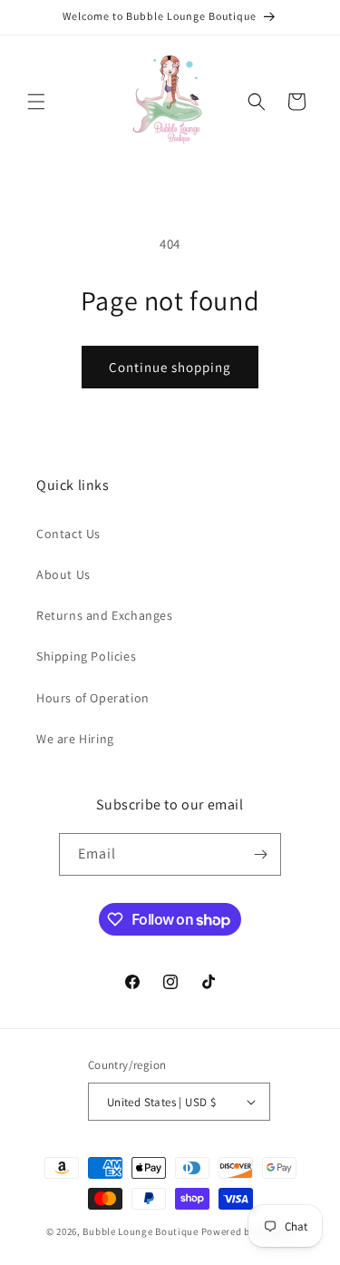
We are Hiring (75, 739)
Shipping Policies (86, 656)
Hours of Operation (93, 698)
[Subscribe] (260, 854)
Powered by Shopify (248, 1231)
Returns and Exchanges (104, 615)
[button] (36, 102)
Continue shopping (170, 367)
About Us (63, 574)
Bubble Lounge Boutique (140, 1231)
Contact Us (68, 533)
